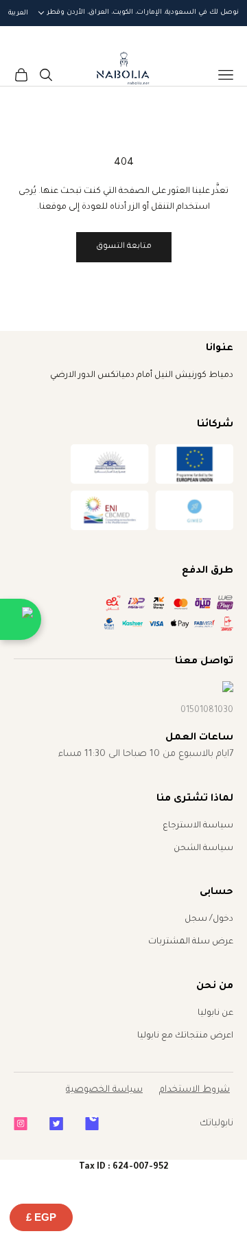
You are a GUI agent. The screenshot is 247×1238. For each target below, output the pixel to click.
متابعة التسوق (124, 246)
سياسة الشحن (203, 848)
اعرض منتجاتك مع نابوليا (185, 1036)
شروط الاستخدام (194, 1090)
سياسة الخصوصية (104, 1090)
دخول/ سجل (209, 919)
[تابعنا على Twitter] (56, 1123)
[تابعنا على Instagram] (20, 1123)
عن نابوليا (215, 1013)
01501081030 (206, 710)
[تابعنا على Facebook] (92, 1123)
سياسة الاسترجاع (198, 826)
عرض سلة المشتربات (190, 942)
